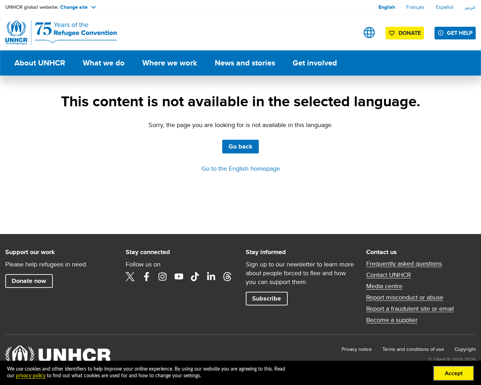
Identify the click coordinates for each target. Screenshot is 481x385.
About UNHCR (39, 63)
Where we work (169, 63)
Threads (227, 276)
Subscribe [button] (266, 298)
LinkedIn (211, 276)
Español (444, 7)
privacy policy (30, 375)
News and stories (245, 63)
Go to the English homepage (240, 168)
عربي (470, 7)
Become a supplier (392, 320)
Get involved (315, 63)
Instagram (162, 276)
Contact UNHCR (388, 275)
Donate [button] (410, 33)
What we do (104, 63)
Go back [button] (240, 146)
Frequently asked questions (404, 263)
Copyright (465, 349)
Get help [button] (460, 33)
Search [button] (347, 32)
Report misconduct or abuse (404, 297)
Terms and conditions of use (413, 349)
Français (415, 7)
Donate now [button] (29, 280)
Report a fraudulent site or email (410, 309)
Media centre (384, 286)
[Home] (54, 33)
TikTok (195, 276)
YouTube (178, 276)
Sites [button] (369, 32)
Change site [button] (74, 7)
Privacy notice (357, 349)
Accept (454, 373)
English (387, 7)
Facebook (146, 276)
